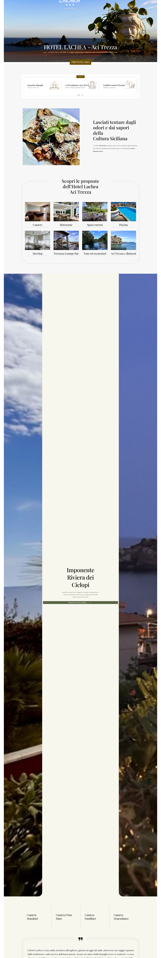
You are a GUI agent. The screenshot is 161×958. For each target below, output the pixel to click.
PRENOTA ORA (80, 62)
